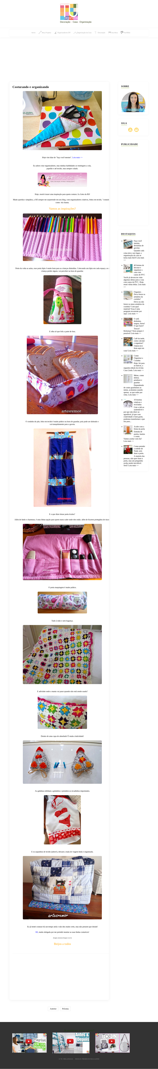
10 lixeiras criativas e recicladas (138, 402)
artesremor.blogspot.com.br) (65, 938)
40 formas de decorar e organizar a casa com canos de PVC (139, 270)
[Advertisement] (79, 57)
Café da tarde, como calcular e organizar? (139, 340)
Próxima (65, 1009)
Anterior (53, 1009)
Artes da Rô (84, 194)
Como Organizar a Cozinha (138, 358)
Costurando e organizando (30, 87)
